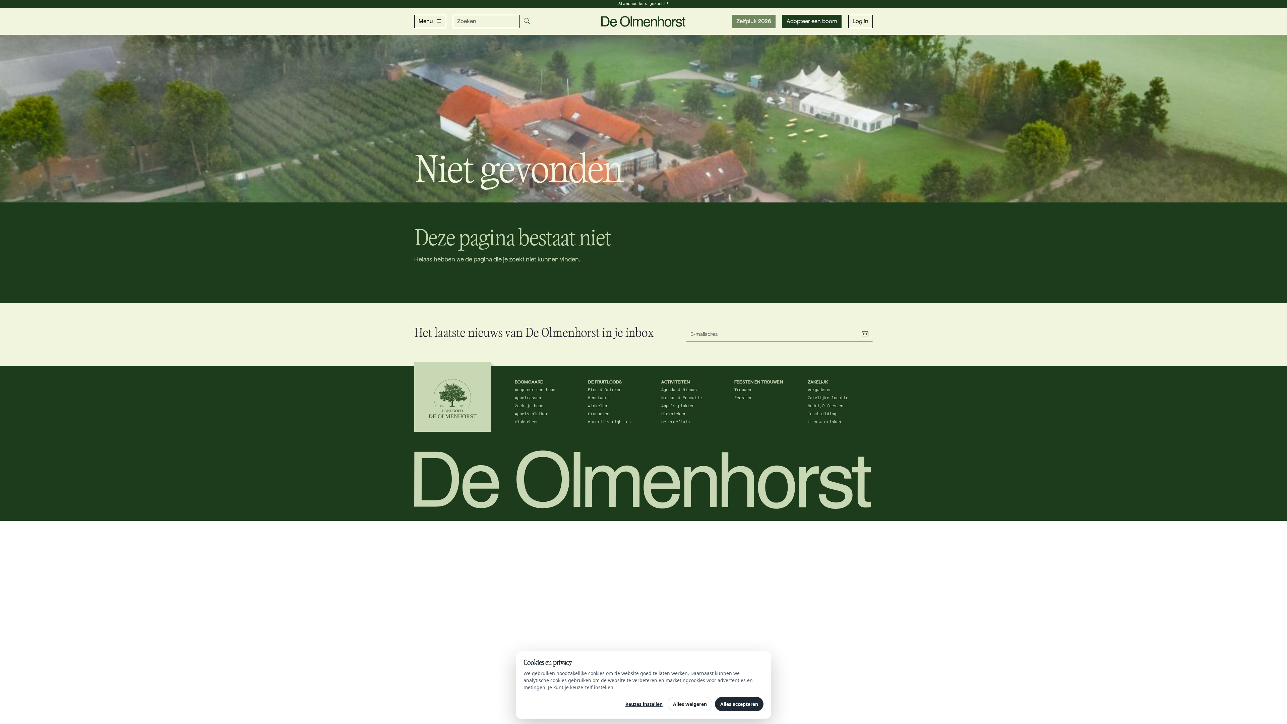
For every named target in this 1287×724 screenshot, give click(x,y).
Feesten (742, 398)
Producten (598, 414)
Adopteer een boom (812, 21)
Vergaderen (820, 390)
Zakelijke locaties (829, 398)
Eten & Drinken (604, 390)
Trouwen (742, 390)
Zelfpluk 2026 (753, 21)
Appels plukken (531, 414)
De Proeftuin (675, 422)
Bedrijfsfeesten (826, 406)
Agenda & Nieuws (679, 390)
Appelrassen (528, 398)
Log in (860, 21)
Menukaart (598, 398)
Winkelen (597, 406)
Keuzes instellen (644, 704)
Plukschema (527, 422)
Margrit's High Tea (609, 422)
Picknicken (673, 414)
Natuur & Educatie (681, 398)
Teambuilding (822, 414)
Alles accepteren (739, 704)
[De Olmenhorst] (643, 21)
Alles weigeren (690, 704)
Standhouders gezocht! (643, 4)
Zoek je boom (529, 406)
